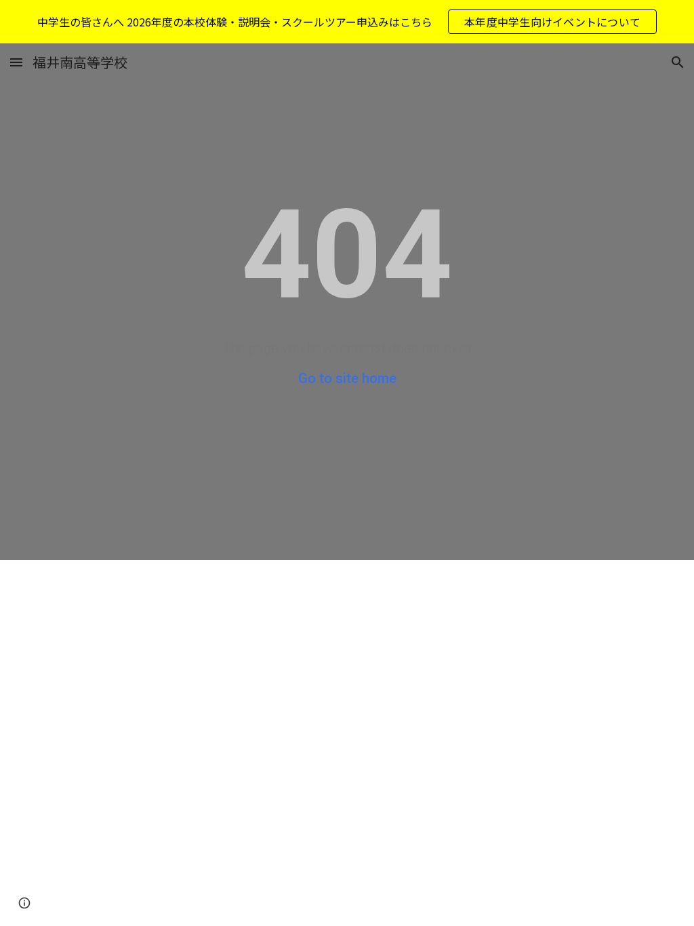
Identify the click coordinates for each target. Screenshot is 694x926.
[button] (16, 62)
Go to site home (347, 378)
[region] (347, 21)
